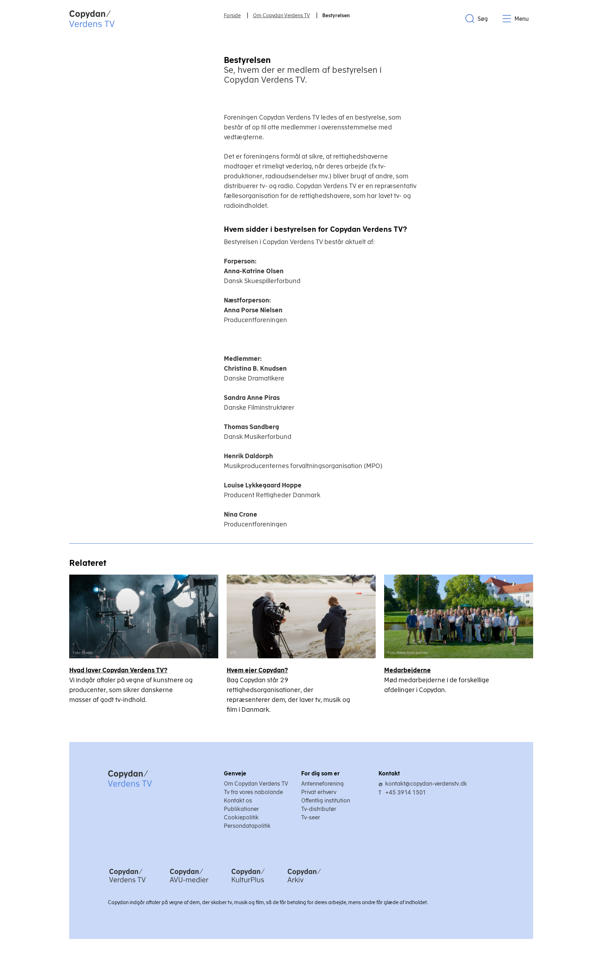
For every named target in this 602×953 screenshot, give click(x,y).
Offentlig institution (325, 800)
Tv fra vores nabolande (253, 792)
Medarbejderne (407, 670)
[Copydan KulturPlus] (248, 883)
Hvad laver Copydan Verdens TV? (118, 670)
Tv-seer (310, 817)
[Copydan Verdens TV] (127, 883)
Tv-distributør (318, 809)
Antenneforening (322, 783)
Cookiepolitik (241, 817)
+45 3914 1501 (405, 792)
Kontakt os (238, 800)
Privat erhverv (318, 792)
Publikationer (241, 809)
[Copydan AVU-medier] (189, 883)
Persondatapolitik (247, 826)
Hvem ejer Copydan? (257, 670)
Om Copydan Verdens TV (256, 783)
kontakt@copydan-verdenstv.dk (426, 783)
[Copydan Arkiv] (304, 883)
